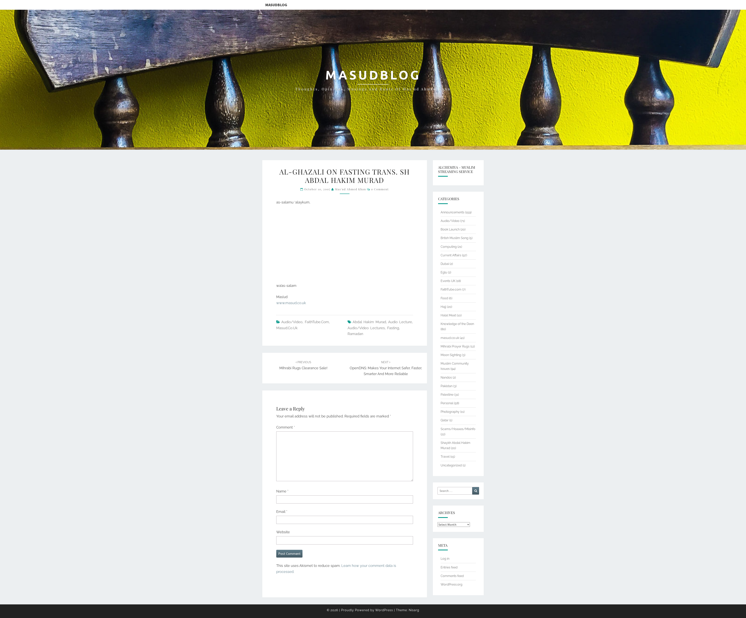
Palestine (447, 394)
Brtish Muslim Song (454, 238)
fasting (393, 328)
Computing (449, 247)
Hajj (443, 307)
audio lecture (400, 322)
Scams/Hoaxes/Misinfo (458, 429)
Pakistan (446, 386)
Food (444, 298)
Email (281, 512)
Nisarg (414, 610)
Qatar (445, 420)
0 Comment (380, 189)
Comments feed (452, 576)
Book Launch (450, 229)
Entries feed (449, 567)
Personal (447, 403)
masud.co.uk (287, 328)
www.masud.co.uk (291, 303)
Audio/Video (291, 322)
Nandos (446, 377)
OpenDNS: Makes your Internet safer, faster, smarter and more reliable (386, 368)
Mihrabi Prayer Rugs (455, 346)
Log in (445, 558)
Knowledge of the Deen (457, 324)
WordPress (384, 610)
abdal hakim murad (369, 322)
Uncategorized (451, 465)
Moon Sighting (451, 355)
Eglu (444, 272)
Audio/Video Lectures (366, 328)
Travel (445, 456)
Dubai (445, 264)
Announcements (452, 212)
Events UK (448, 281)
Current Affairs (451, 255)
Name (282, 491)
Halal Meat (448, 315)
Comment (285, 427)
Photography (450, 412)
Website (283, 532)
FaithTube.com (317, 322)
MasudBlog (276, 4)
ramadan (355, 334)
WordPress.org (451, 584)
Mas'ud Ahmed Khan (350, 189)
